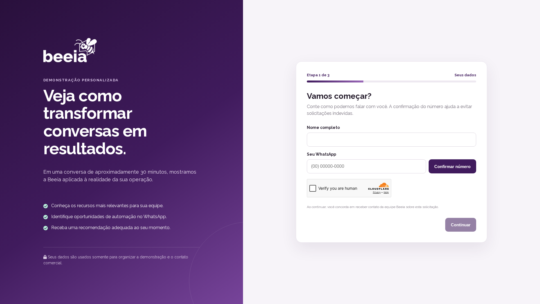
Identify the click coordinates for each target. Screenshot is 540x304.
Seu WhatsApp (321, 154)
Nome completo (323, 127)
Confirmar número (452, 166)
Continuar (461, 224)
